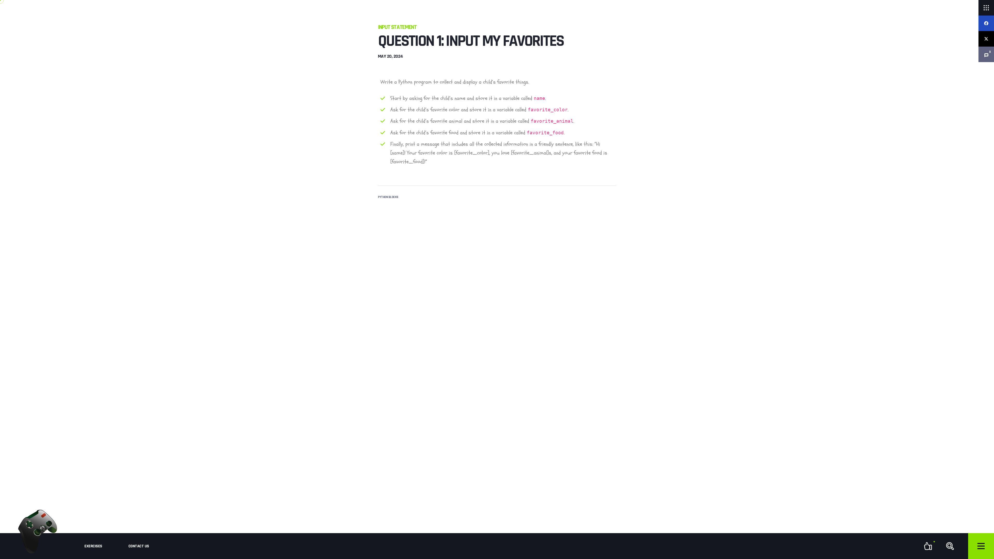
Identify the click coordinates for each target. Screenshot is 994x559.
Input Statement (397, 27)
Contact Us (138, 546)
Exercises (93, 546)
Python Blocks (388, 197)
